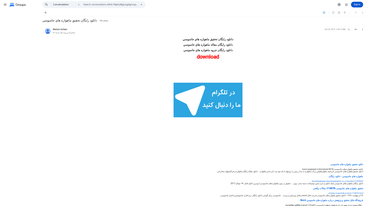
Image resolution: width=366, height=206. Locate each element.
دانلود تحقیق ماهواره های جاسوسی (346, 164)
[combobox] (111, 4)
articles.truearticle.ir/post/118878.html (345, 193)
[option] (66, 4)
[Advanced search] (141, 4)
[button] (5, 4)
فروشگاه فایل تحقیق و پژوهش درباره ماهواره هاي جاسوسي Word (331, 200)
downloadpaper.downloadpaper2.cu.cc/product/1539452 (337, 181)
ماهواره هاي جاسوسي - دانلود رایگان (346, 176)
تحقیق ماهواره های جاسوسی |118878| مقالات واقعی (338, 188)
